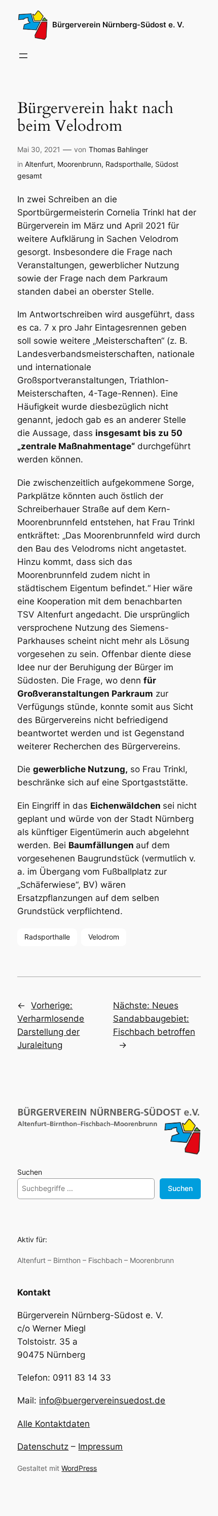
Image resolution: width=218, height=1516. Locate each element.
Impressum (100, 1446)
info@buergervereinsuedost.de (102, 1400)
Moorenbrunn (79, 164)
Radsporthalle (128, 164)
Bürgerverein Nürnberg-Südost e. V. (118, 24)
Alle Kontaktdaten (53, 1424)
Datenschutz (42, 1446)
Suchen (29, 1172)
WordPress (79, 1468)
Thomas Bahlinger (118, 149)
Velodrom (103, 936)
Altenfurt (39, 164)
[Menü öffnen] (23, 56)
